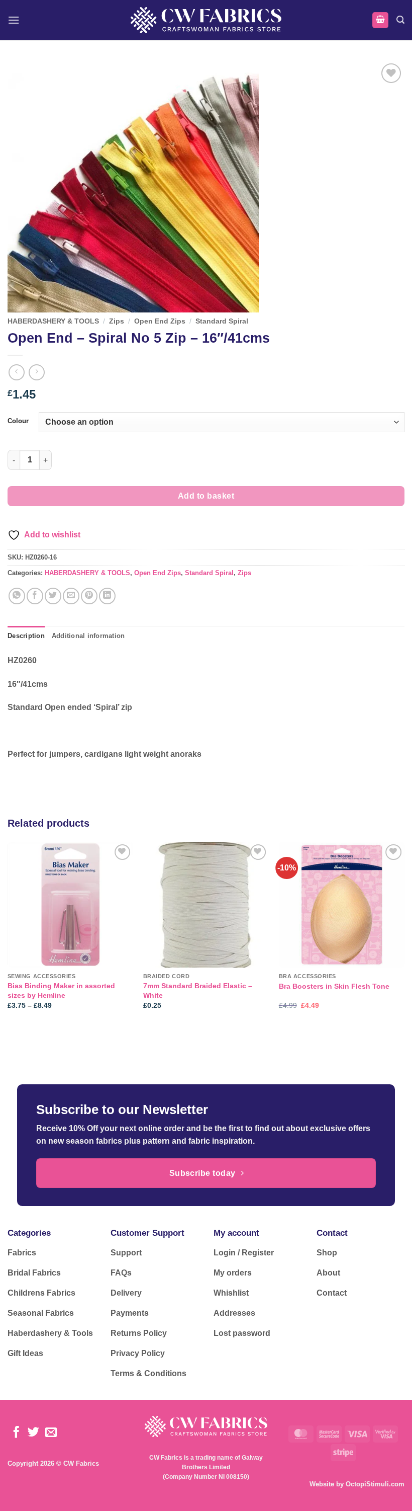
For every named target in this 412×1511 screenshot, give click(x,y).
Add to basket (206, 496)
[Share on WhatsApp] (17, 596)
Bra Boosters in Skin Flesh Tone (334, 986)
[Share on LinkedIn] (107, 596)
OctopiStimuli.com (375, 1484)
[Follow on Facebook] (16, 1433)
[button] (14, 20)
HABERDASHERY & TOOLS (53, 321)
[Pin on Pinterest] (89, 596)
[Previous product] (36, 372)
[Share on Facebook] (35, 596)
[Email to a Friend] (71, 596)
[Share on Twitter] (53, 596)
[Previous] (8, 934)
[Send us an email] (51, 1433)
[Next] (403, 934)
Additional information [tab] (88, 636)
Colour (18, 421)
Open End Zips (159, 321)
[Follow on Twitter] (33, 1433)
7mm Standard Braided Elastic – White (197, 990)
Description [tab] (26, 636)
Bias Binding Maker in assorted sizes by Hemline (61, 990)
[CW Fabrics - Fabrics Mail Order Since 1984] (206, 20)
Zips (116, 321)
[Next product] (16, 372)
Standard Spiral (221, 321)
